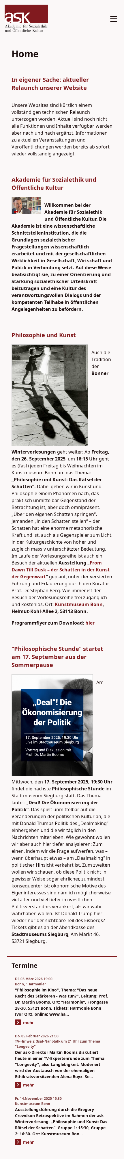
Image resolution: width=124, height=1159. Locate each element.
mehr (28, 1022)
